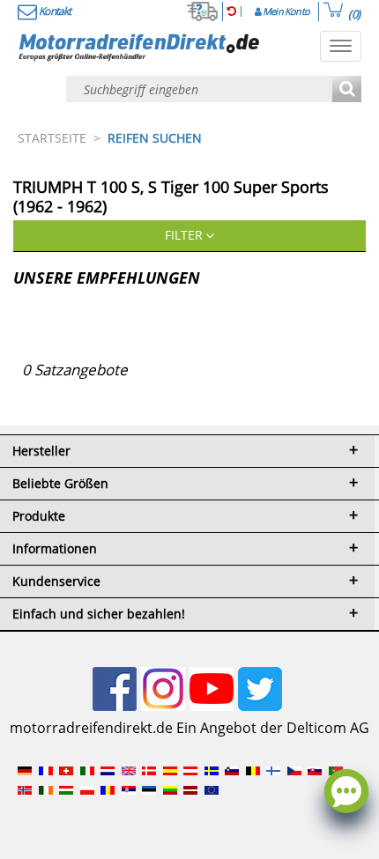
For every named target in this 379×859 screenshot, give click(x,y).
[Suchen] (346, 90)
